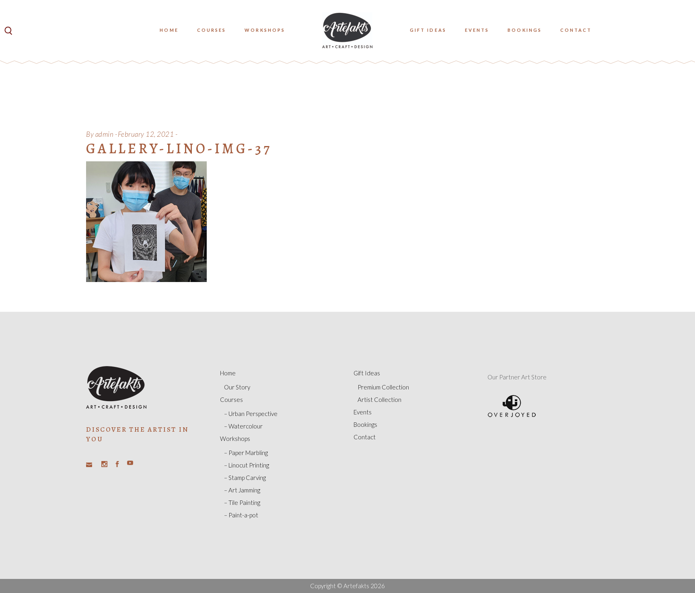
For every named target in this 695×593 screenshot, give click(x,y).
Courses (231, 399)
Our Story (237, 387)
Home (228, 373)
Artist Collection (379, 399)
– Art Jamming (242, 490)
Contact (365, 437)
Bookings (365, 424)
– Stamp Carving (245, 477)
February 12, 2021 (146, 134)
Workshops (235, 438)
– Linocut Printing (246, 465)
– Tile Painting (242, 502)
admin (104, 134)
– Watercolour (243, 426)
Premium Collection (383, 387)
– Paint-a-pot (241, 515)
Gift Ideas (367, 373)
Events (363, 412)
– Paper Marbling (246, 452)
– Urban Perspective (251, 413)
